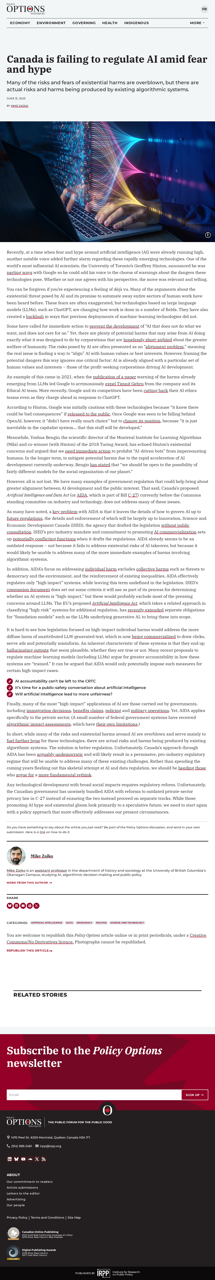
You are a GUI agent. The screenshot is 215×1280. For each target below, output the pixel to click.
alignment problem (165, 346)
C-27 (133, 495)
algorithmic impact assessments (39, 724)
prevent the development (114, 326)
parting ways (19, 272)
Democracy (84, 922)
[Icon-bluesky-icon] (10, 906)
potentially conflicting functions (44, 539)
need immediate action (88, 451)
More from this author (27, 882)
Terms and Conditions (47, 1217)
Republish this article (28, 950)
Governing (84, 23)
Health (110, 23)
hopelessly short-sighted (147, 339)
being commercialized (154, 636)
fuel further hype (23, 740)
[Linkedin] (16, 906)
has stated (100, 464)
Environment (51, 23)
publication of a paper (114, 377)
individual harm (101, 569)
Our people (16, 1205)
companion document (28, 589)
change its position (141, 421)
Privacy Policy (17, 1217)
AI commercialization (175, 532)
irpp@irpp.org (50, 1146)
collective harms (152, 569)
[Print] (30, 906)
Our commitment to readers (29, 1182)
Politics (101, 922)
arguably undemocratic (60, 754)
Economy (20, 23)
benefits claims (88, 710)
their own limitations (117, 724)
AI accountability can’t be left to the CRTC (55, 681)
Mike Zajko (19, 105)
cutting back (156, 390)
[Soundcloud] (30, 1159)
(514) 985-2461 (21, 1146)
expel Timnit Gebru (124, 383)
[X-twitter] (36, 906)
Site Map (74, 1217)
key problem (64, 511)
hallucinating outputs (28, 650)
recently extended (146, 610)
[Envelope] (23, 906)
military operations (150, 710)
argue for (25, 775)
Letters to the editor (23, 1193)
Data (69, 922)
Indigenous (136, 23)
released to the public (89, 414)
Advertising (16, 1199)
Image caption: (211, 234)
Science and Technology (127, 922)
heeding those (192, 768)
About (13, 1175)
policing (113, 710)
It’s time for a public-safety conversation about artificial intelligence (80, 687)
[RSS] (44, 1159)
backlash (35, 316)
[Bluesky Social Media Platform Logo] (17, 1159)
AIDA (82, 495)
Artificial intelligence (46, 922)
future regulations (24, 518)
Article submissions (22, 1187)
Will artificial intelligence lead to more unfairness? (63, 694)
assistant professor (51, 871)
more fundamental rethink (64, 775)
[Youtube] (23, 1159)
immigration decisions (48, 710)
